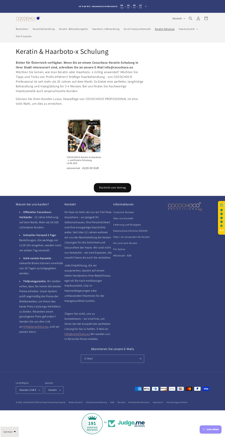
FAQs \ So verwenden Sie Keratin (131, 236)
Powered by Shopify (56, 402)
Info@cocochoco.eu (36, 326)
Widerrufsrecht (76, 402)
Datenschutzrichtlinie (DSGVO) (130, 230)
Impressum (158, 402)
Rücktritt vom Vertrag (112, 187)
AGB (112, 402)
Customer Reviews (123, 212)
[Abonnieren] (140, 359)
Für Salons (119, 249)
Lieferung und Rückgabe (127, 224)
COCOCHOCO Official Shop (35, 402)
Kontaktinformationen (138, 402)
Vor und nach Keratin (125, 243)
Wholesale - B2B (122, 255)
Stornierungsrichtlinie (176, 402)
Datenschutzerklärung (96, 402)
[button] (188, 29)
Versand (121, 402)
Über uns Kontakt (123, 218)
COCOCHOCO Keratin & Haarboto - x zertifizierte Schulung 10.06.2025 (84, 160)
